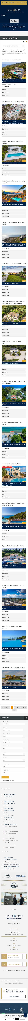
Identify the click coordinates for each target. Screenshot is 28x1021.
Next (24, 707)
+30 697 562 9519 (14, 940)
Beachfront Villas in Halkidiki (9, 794)
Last (13, 710)
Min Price (5, 752)
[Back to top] (25, 1015)
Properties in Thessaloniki (9, 822)
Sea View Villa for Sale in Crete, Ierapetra (13, 667)
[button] (4, 15)
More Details (5, 86)
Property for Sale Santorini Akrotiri (11, 464)
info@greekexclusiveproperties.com (14, 945)
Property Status (6, 733)
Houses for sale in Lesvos (10, 829)
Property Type (6, 739)
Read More (22, 1019)
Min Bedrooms (6, 746)
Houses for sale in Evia (9, 847)
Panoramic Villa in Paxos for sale (11, 60)
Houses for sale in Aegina (10, 845)
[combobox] (16, 46)
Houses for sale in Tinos (10, 838)
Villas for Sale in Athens (9, 796)
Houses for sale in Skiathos (10, 833)
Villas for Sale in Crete (8, 812)
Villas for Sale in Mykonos (9, 805)
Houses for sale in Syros (10, 835)
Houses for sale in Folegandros (11, 840)
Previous (5, 707)
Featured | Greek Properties (9, 868)
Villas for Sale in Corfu (8, 808)
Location (5, 727)
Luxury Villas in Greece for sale (10, 859)
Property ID (5, 721)
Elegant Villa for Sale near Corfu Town (13, 546)
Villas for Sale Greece (8, 857)
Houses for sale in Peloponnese (11, 831)
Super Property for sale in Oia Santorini (13, 102)
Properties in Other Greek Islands (10, 824)
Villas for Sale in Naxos (8, 817)
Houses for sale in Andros (10, 842)
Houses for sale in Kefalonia (11, 826)
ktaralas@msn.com (14, 949)
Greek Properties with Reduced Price (11, 866)
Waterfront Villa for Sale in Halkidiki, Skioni (14, 263)
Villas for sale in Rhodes (9, 819)
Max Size (6, 770)
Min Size (6, 764)
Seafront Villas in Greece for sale (10, 861)
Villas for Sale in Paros (8, 799)
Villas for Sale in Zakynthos (9, 815)
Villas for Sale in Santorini (9, 810)
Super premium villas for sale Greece (11, 864)
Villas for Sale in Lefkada (9, 801)
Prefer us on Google (14, 996)
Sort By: (6, 46)
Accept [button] (17, 1019)
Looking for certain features (8, 780)
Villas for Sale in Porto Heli (9, 803)
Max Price (5, 758)
